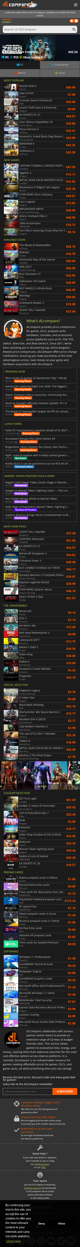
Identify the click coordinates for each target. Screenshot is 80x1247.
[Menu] (75, 5)
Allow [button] (61, 1223)
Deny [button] (41, 1223)
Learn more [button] (13, 1241)
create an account (32, 1188)
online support (42, 1164)
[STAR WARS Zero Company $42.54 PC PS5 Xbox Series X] (40, 47)
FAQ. (43, 1167)
